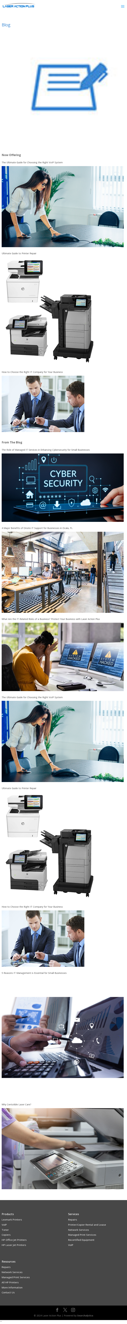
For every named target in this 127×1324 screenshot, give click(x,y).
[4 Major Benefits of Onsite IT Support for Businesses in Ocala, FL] (63, 572)
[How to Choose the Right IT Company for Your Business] (43, 404)
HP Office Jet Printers (14, 1239)
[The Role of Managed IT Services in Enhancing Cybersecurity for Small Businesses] (63, 487)
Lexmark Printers (12, 1219)
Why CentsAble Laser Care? (16, 1104)
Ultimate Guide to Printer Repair (19, 253)
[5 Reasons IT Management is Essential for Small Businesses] (63, 1037)
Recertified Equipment (81, 1239)
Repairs (72, 1219)
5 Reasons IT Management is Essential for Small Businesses (34, 973)
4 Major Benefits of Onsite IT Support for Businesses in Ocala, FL (37, 528)
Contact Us (8, 1292)
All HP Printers (10, 1282)
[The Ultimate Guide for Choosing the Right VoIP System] (63, 206)
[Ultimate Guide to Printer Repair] (49, 311)
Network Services (78, 1229)
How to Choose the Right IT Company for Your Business (32, 372)
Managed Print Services (82, 1234)
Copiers (6, 1234)
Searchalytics (85, 1315)
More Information (12, 1287)
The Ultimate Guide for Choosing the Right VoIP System (32, 162)
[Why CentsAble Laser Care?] (63, 1148)
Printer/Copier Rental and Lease (87, 1224)
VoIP (4, 1224)
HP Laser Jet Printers (14, 1245)
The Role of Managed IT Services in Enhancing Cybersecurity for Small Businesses (46, 449)
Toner (5, 1229)
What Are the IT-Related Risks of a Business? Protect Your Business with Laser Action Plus (51, 619)
